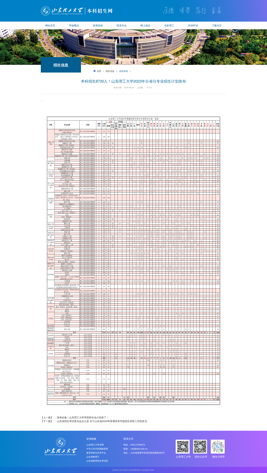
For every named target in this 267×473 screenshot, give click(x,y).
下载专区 (217, 25)
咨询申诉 (193, 25)
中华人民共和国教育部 (97, 448)
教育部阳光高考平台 (96, 452)
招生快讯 (123, 71)
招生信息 (110, 71)
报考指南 (98, 25)
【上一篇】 (75, 417)
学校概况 (74, 25)
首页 (99, 71)
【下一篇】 (94, 421)
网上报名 (145, 25)
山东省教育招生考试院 (97, 460)
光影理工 (169, 25)
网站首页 (50, 25)
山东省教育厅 (92, 456)
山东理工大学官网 (95, 444)
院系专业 (122, 25)
